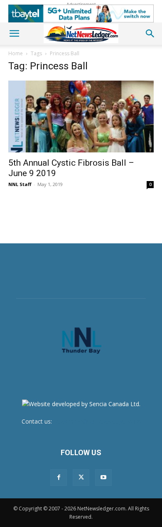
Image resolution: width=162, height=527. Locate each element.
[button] (14, 33)
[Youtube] (103, 477)
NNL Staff (20, 184)
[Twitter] (81, 477)
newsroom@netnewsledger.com (97, 421)
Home (15, 53)
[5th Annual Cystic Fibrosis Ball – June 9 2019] (81, 116)
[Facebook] (58, 477)
